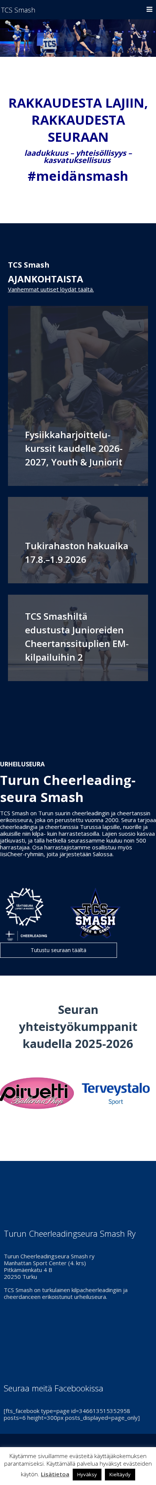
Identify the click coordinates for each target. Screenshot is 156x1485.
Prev (10, 1094)
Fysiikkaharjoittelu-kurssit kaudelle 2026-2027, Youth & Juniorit (74, 448)
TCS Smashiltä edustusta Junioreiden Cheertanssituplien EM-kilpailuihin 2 (77, 636)
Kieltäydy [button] (120, 1474)
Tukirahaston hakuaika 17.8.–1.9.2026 (76, 552)
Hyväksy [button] (87, 1474)
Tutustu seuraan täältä (58, 950)
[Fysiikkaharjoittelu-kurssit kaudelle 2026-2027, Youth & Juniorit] (78, 396)
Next (146, 1094)
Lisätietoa (55, 1474)
